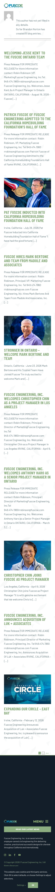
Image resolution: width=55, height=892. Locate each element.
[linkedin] (10, 855)
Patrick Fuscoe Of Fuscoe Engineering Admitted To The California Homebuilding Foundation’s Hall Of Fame (27, 120)
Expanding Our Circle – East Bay (26, 710)
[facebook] (15, 855)
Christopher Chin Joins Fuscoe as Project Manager (26, 577)
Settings (21, 885)
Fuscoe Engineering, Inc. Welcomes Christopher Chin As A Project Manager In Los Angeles (27, 400)
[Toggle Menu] (49, 5)
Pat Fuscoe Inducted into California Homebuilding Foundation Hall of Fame (24, 216)
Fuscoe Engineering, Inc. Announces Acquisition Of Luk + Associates (25, 619)
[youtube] (19, 855)
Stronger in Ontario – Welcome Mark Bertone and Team (26, 354)
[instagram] (5, 855)
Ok (33, 885)
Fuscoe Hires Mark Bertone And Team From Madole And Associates (26, 260)
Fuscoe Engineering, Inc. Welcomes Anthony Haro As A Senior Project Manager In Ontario (27, 474)
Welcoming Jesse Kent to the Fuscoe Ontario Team (24, 54)
